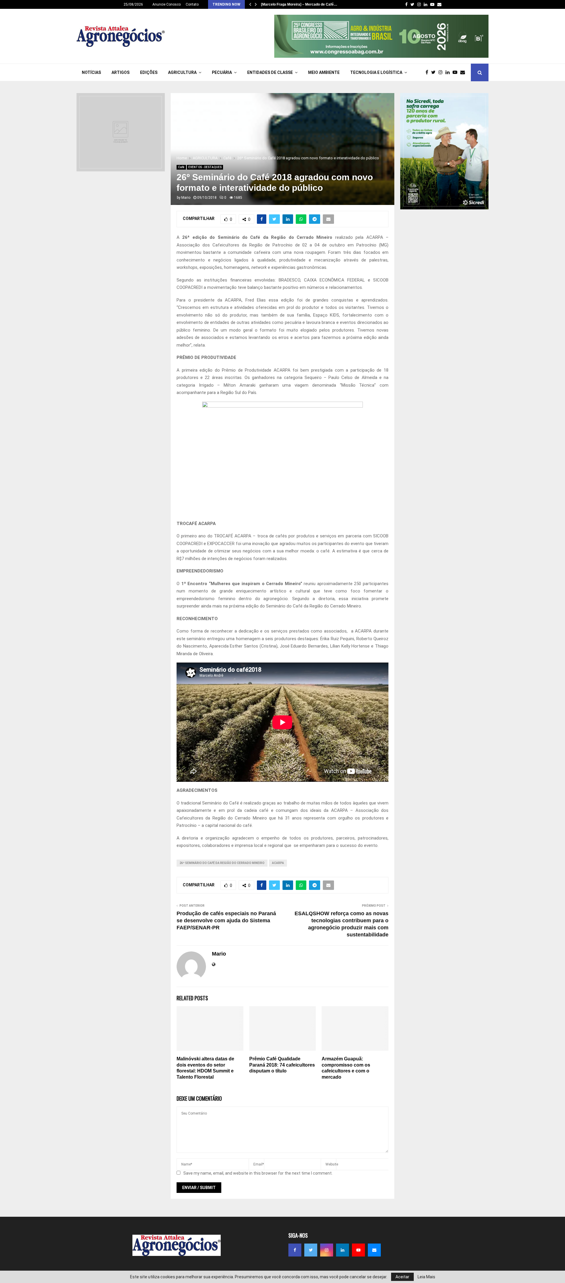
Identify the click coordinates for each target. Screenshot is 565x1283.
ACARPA (278, 863)
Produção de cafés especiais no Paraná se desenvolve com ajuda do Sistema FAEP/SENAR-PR (226, 920)
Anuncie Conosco (166, 4)
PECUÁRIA (222, 72)
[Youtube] (456, 72)
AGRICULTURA (182, 72)
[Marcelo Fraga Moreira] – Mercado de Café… (299, 4)
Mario (185, 198)
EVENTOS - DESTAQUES (205, 167)
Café (181, 167)
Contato (192, 4)
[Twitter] (434, 72)
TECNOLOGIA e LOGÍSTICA (376, 72)
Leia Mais (426, 1277)
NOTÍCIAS (91, 72)
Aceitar (402, 1276)
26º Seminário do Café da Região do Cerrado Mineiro (222, 863)
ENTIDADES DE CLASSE (270, 72)
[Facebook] (428, 72)
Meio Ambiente (324, 72)
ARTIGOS (120, 72)
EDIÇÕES (148, 72)
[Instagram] (442, 72)
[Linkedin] (449, 72)
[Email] (464, 72)
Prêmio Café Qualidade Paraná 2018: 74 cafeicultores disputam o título (282, 1065)
